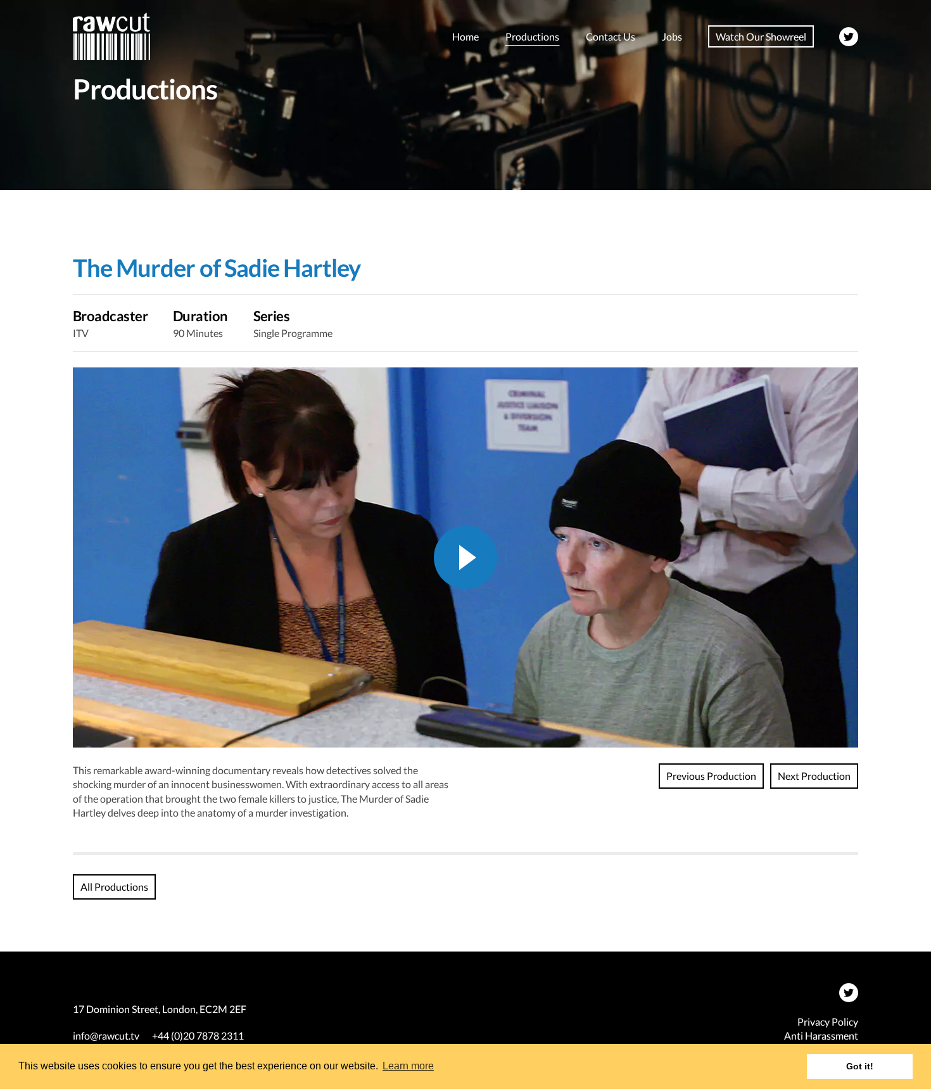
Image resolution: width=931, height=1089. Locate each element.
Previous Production (711, 776)
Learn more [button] (408, 1065)
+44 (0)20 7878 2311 (198, 1035)
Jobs (672, 36)
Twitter (848, 36)
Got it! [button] (859, 1066)
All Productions (114, 887)
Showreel (761, 36)
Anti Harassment (821, 1035)
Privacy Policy (827, 1022)
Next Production (814, 776)
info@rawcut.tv (106, 1035)
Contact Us (610, 36)
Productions (532, 36)
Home (465, 36)
